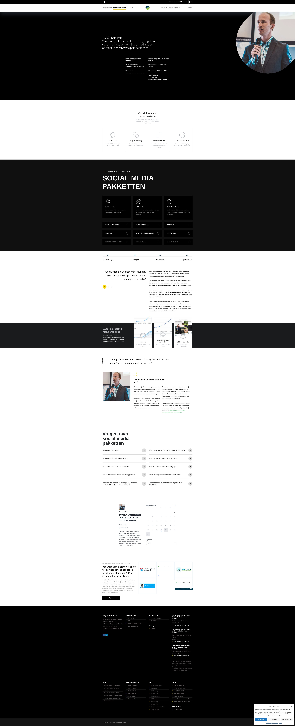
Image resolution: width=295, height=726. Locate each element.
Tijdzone (149, 540)
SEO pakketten (132, 690)
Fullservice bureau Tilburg (111, 692)
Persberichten (178, 709)
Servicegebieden (108, 701)
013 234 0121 (154, 75)
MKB (129, 620)
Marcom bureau (178, 696)
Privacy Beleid (275, 723)
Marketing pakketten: (119, 7)
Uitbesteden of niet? (179, 688)
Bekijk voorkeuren (287, 719)
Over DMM (163, 7)
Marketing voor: (107, 7)
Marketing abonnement (134, 699)
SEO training (154, 691)
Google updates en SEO (157, 707)
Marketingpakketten (133, 685)
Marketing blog (155, 620)
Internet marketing (179, 685)
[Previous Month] (173, 505)
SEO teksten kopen (156, 685)
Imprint (280, 723)
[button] (292, 706)
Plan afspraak (129, 70)
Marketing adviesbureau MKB (182, 699)
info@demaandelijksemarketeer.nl (136, 73)
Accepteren (261, 719)
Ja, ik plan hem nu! (112, 598)
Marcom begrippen (156, 618)
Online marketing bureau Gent (112, 685)
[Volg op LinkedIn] (104, 2)
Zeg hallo (106, 286)
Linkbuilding (154, 701)
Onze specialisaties (133, 626)
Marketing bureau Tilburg (135, 623)
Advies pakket (131, 696)
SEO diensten (154, 693)
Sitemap (153, 628)
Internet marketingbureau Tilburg (111, 689)
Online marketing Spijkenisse (112, 698)
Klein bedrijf (131, 618)
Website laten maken (174, 7)
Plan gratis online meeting (181, 625)
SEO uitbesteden (155, 696)
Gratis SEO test (155, 709)
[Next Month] (175, 505)
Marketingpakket (132, 688)
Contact (189, 7)
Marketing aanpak (179, 690)
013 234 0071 (154, 77)
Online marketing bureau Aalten (113, 695)
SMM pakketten (132, 693)
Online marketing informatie (182, 701)
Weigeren (274, 719)
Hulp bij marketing (179, 693)
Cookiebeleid (268, 723)
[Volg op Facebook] (104, 635)
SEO (131, 7)
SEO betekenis (155, 699)
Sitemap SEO (154, 704)
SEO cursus (154, 688)
